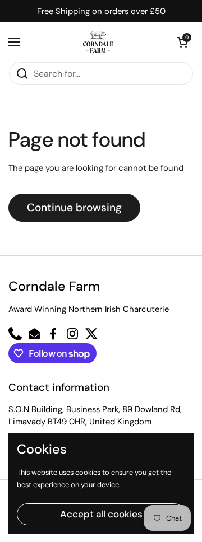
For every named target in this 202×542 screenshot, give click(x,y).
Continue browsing (74, 207)
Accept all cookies (101, 514)
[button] (182, 42)
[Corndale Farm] (98, 42)
